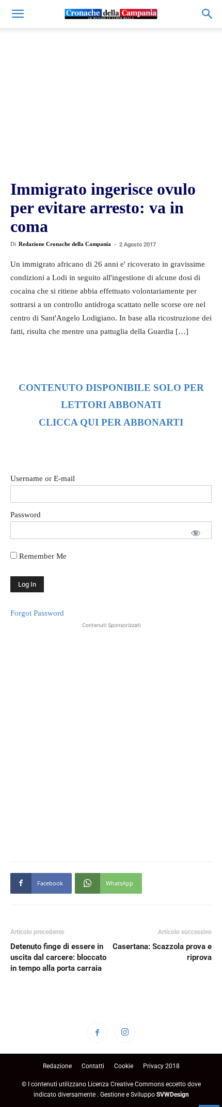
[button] (17, 14)
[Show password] (196, 532)
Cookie (123, 1066)
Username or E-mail (42, 478)
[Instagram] (125, 1032)
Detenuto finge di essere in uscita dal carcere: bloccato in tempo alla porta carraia (58, 957)
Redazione (57, 1066)
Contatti (93, 1066)
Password (25, 515)
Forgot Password (37, 613)
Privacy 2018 (161, 1066)
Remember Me (42, 556)
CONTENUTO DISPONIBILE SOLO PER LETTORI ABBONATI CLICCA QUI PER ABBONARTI (111, 405)
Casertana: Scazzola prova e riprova (162, 952)
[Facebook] (97, 1032)
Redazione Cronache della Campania (65, 244)
